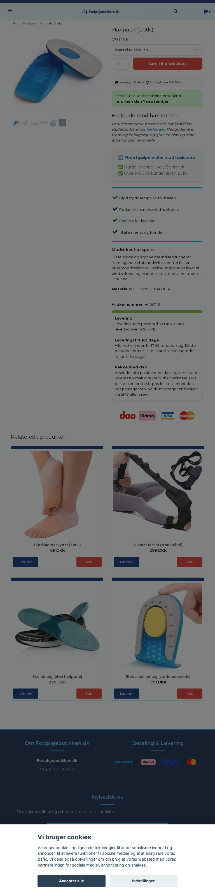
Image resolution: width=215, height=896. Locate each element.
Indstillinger (143, 881)
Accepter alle (71, 881)
